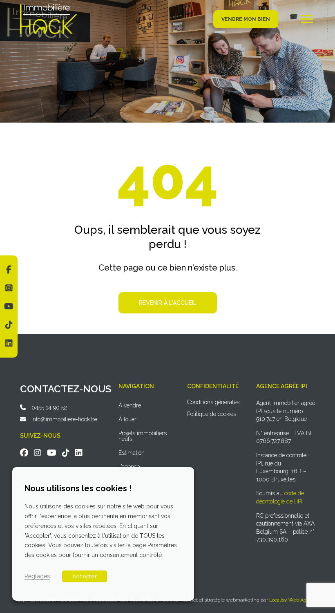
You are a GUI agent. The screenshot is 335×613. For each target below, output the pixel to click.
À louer (127, 419)
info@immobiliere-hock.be (64, 419)
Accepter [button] (84, 576)
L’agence (129, 466)
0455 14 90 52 (49, 407)
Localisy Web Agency (293, 600)
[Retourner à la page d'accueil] (48, 7)
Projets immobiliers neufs (142, 436)
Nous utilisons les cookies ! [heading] (78, 488)
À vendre (129, 405)
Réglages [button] (37, 576)
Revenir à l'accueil (168, 303)
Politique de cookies (211, 414)
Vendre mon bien (245, 19)
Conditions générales (213, 402)
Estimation (131, 453)
